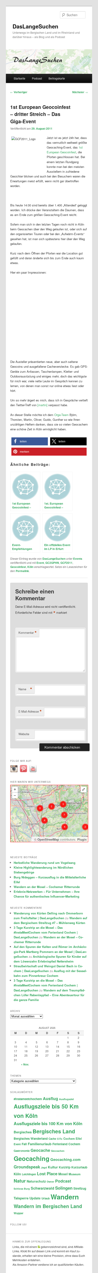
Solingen (63, 1188)
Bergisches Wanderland (31, 1138)
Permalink (22, 571)
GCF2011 (66, 563)
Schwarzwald (42, 1188)
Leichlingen (29, 1174)
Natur (20, 1180)
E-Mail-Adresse (30, 711)
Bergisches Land (54, 1131)
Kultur (53, 1167)
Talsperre (21, 1198)
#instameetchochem (28, 1099)
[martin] (42, 405)
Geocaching (31, 1158)
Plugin (81, 839)
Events (77, 559)
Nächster (80, 92)
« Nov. (25, 1064)
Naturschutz (36, 1181)
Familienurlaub (40, 1143)
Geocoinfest (18, 567)
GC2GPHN (52, 563)
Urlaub (45, 1198)
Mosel (63, 1174)
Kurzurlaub (79, 1167)
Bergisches (23, 1131)
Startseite (19, 78)
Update (35, 1198)
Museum (74, 1174)
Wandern (65, 1196)
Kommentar (27, 632)
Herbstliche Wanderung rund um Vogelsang (44, 862)
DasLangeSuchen (35, 26)
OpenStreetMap (48, 839)
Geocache (40, 1150)
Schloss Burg (22, 1188)
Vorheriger (18, 92)
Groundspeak (27, 1167)
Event (40, 563)
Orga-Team (62, 415)
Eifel (79, 1139)
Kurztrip (64, 1167)
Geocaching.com (65, 1159)
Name (25, 689)
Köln (30, 567)
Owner (50, 1181)
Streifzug (79, 1188)
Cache (52, 1139)
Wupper (18, 1213)
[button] (29, 441)
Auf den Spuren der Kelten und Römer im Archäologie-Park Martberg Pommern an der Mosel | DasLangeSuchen (50, 951)
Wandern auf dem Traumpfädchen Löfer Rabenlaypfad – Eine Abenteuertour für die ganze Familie (49, 995)
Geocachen (57, 1150)
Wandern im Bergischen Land (48, 1206)
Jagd (44, 1167)
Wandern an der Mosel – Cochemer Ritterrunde (47, 887)
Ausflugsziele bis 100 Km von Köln (48, 1123)
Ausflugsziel (66, 1099)
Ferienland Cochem (66, 1144)
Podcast (37, 78)
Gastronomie (22, 1151)
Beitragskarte (57, 78)
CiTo (59, 1138)
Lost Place (47, 1173)
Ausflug (50, 1098)
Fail (24, 1144)
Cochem (69, 1139)
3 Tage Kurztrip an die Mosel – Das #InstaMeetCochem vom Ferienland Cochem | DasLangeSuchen (46, 932)
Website (23, 734)
